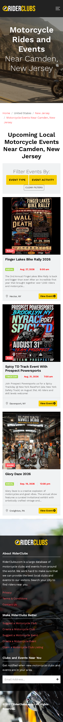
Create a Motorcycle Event (19, 641)
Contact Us (10, 604)
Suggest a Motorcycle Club (20, 623)
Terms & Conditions (15, 598)
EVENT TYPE (17, 179)
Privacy (7, 592)
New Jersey (42, 113)
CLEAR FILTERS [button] (34, 187)
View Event (46, 296)
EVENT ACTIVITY (43, 179)
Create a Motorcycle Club (19, 629)
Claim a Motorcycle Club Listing (23, 647)
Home (6, 113)
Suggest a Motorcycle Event (20, 635)
